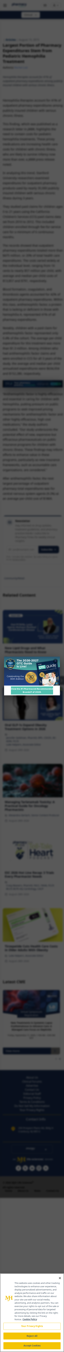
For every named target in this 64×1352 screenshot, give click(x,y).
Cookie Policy (30, 1319)
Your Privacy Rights (32, 1326)
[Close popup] (55, 661)
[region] (32, 1312)
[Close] (60, 1278)
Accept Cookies (32, 1345)
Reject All (32, 1335)
